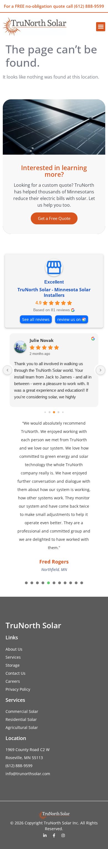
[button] (100, 26)
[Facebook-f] (54, 835)
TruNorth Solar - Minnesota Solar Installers (54, 292)
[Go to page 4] (54, 412)
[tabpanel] (54, 497)
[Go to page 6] (62, 412)
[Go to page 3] (50, 412)
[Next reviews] (100, 370)
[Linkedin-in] (45, 835)
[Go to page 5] (59, 412)
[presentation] (26, 583)
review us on (69, 319)
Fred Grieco (55, 340)
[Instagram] (63, 835)
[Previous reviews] (7, 370)
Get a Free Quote (54, 218)
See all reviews (36, 319)
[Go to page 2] (45, 412)
